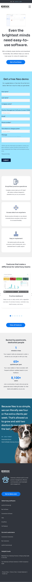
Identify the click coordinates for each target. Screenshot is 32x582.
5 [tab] (19, 316)
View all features (16, 325)
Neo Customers (5, 541)
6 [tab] (21, 316)
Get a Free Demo (16, 62)
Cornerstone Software (6, 513)
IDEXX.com (18, 1)
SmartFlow (4, 522)
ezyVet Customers (5, 545)
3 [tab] (15, 316)
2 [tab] (12, 316)
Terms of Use (13, 572)
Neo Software (4, 509)
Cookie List (4, 573)
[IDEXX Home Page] (5, 7)
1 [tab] (10, 316)
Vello (2, 517)
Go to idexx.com (11, 494)
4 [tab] (17, 316)
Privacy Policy (5, 572)
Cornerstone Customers (7, 536)
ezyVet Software (5, 505)
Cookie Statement (22, 572)
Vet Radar (3, 526)
